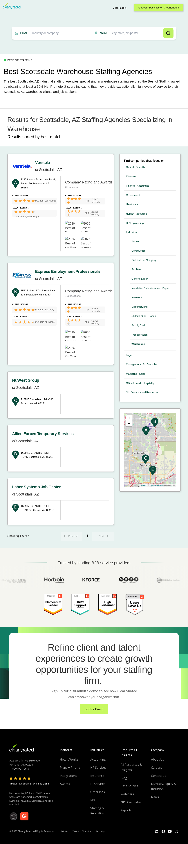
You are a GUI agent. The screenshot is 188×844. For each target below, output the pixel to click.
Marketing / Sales (135, 373)
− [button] (129, 423)
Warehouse (138, 343)
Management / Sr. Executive (141, 364)
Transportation (139, 334)
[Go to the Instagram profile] (176, 831)
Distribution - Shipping (143, 260)
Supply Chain (138, 325)
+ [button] (129, 418)
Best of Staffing (159, 81)
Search (168, 33)
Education (131, 176)
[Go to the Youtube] (163, 831)
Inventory (136, 297)
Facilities (136, 269)
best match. (52, 136)
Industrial (131, 232)
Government (133, 195)
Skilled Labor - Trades (143, 315)
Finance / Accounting (137, 185)
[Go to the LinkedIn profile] (156, 831)
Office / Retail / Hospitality (140, 383)
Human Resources (136, 213)
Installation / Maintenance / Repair (150, 288)
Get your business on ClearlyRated (158, 7)
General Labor (139, 278)
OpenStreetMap (157, 485)
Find (23, 33)
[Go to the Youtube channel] (170, 831)
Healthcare (132, 204)
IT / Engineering (135, 223)
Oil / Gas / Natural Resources (142, 392)
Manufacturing (139, 306)
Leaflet (143, 485)
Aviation (135, 241)
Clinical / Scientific (136, 167)
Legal (129, 355)
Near (103, 33)
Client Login (119, 7)
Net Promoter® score (59, 86)
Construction (138, 250)
